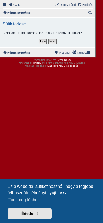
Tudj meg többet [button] (23, 200)
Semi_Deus (64, 59)
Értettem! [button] (29, 213)
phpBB (37, 62)
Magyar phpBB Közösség (62, 65)
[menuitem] (14, 5)
